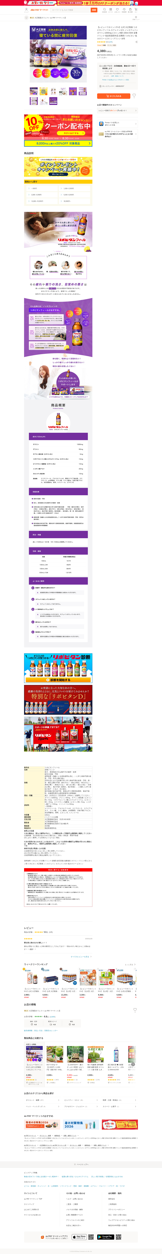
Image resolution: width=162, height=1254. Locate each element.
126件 (52, 1017)
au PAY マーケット (30, 1135)
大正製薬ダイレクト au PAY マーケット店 (53, 1145)
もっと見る (129, 965)
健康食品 (57, 1135)
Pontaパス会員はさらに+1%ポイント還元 (115, 80)
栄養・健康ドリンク (70, 1135)
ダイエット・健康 (45, 1135)
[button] (136, 41)
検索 (94, 10)
